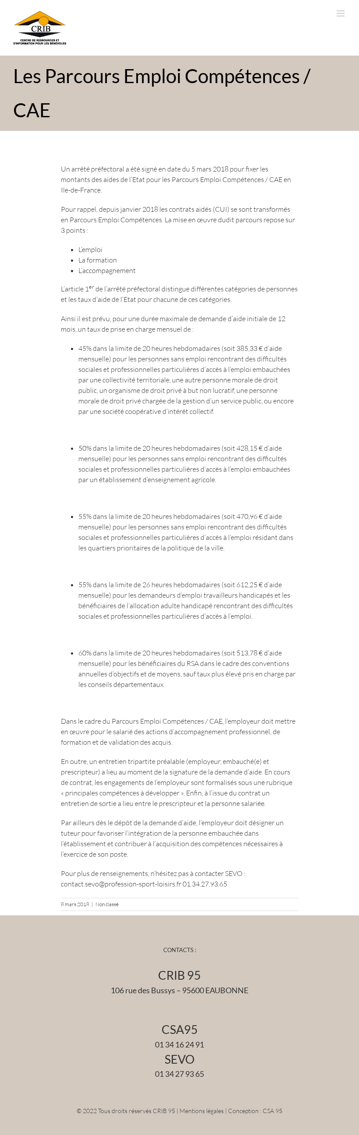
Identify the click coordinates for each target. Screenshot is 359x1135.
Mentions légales (202, 1110)
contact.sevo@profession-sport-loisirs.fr (121, 883)
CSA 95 (272, 1110)
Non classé (107, 904)
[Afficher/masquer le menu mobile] (341, 13)
